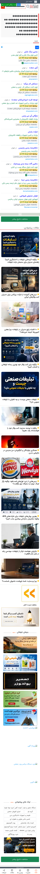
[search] (3, 6)
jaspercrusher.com (31, 63)
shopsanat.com (32, 111)
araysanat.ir (33, 79)
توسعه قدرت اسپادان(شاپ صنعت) (24, 99)
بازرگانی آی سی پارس (30, 115)
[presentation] (36, 41)
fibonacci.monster (31, 207)
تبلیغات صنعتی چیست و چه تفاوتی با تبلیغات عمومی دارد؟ (20, 400)
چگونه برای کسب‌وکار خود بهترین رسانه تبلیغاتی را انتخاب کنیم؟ (20, 365)
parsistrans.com (32, 159)
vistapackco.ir (32, 175)
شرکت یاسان (33, 131)
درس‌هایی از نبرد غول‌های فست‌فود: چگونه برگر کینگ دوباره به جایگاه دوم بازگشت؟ (20, 482)
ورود (18, 4)
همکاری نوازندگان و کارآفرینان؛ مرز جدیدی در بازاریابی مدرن (21, 451)
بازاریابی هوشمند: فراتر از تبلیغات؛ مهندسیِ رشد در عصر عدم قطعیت (20, 552)
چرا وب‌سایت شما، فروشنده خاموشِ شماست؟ (19, 581)
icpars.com (33, 127)
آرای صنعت (33, 67)
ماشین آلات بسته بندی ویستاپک (25, 163)
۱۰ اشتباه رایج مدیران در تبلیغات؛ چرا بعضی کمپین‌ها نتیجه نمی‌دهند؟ (21, 330)
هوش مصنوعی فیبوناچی (28, 195)
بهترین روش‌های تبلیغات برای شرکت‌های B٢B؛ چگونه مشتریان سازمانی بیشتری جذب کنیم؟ (20, 517)
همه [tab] (36, 41)
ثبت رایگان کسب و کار (8, 4)
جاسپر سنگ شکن (31, 51)
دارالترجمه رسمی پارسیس (28, 147)
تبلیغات (24, 4)
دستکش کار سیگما (30, 83)
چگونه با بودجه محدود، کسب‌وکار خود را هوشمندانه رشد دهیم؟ (23, 429)
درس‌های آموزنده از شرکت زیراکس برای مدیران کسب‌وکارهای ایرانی (20, 296)
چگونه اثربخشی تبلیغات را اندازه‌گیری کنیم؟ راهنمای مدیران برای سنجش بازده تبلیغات (22, 261)
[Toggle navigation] (36, 2)
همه (37, 47)
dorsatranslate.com (30, 191)
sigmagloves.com (31, 95)
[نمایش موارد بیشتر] (2, 47)
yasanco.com (33, 143)
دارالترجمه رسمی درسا (29, 180)
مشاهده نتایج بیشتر (20, 219)
